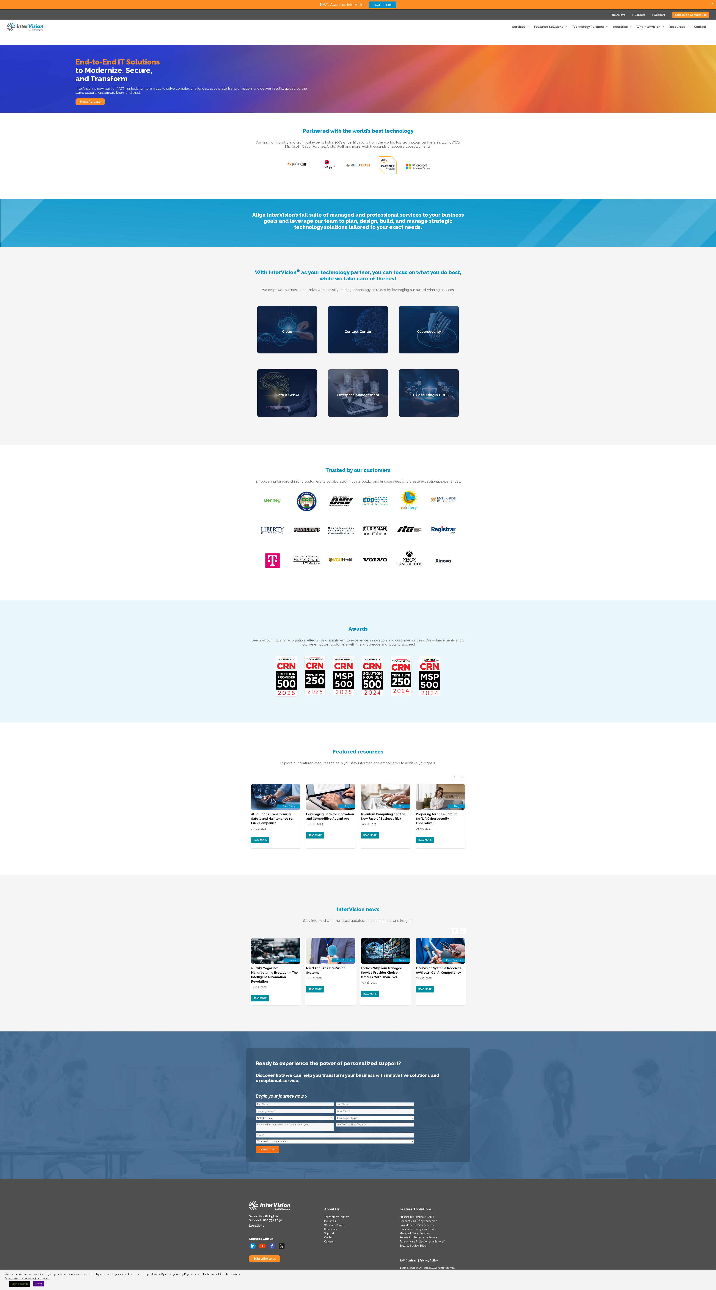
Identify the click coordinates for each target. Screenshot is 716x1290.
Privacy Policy (429, 1260)
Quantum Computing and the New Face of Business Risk (383, 816)
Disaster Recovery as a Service (418, 1229)
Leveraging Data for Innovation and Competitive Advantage (330, 816)
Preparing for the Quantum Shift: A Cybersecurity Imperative (436, 818)
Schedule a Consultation (690, 14)
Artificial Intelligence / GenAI (417, 1216)
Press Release (90, 101)
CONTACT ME (267, 1149)
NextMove (619, 14)
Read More (260, 839)
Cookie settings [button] (20, 1283)
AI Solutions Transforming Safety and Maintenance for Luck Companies (272, 818)
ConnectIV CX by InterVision (418, 1221)
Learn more (382, 4)
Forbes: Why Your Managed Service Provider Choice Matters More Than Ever (381, 972)
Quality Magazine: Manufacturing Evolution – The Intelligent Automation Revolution (274, 974)
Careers (640, 14)
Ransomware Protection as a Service (422, 1241)
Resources (330, 1229)
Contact (329, 1237)
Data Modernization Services (417, 1225)
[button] (463, 777)
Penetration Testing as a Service (418, 1237)
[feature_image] (275, 797)
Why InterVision (333, 1225)
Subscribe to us (264, 1258)
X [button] (712, 3)
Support (659, 14)
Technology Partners (336, 1216)
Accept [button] (38, 1284)
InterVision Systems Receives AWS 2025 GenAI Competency (438, 970)
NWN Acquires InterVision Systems (325, 970)
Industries (330, 1221)
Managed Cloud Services (415, 1233)
